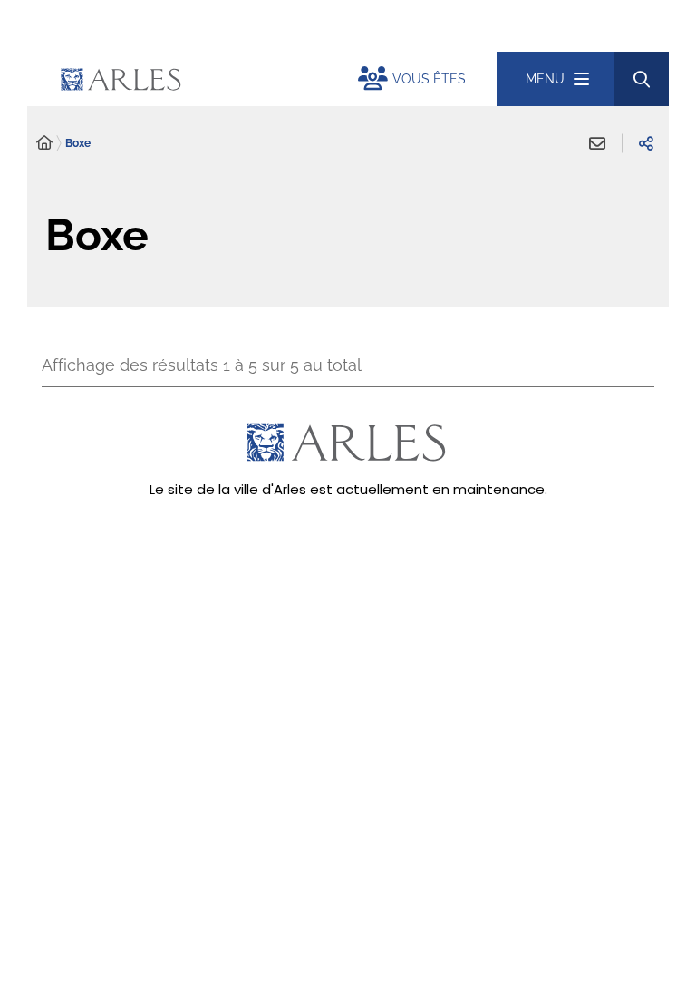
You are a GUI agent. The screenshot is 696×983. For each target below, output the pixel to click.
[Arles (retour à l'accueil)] (203, 79)
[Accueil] (44, 143)
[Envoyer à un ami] (597, 143)
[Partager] (646, 143)
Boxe (78, 143)
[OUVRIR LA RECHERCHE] (641, 79)
